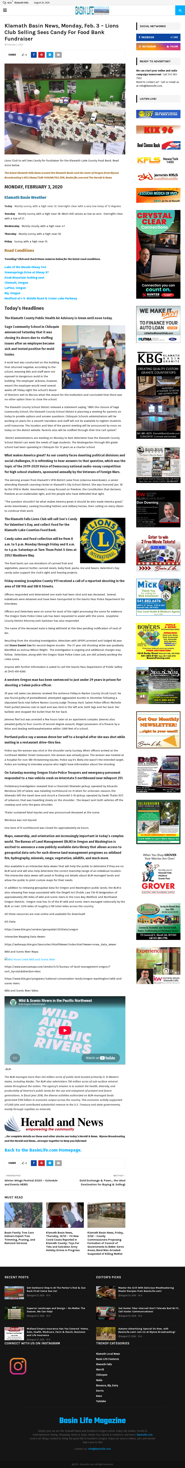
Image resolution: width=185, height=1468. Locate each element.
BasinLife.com (144, 1434)
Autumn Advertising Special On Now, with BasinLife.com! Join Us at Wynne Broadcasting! (146, 1330)
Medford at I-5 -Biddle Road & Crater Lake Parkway (41, 298)
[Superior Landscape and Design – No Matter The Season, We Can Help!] (14, 1313)
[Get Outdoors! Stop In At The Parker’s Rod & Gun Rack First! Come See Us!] (14, 1292)
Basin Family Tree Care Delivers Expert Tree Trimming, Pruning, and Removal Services (20, 1238)
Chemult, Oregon (16, 283)
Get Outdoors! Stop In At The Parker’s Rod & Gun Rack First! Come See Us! (56, 1289)
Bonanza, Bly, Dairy (107, 1385)
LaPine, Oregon (15, 288)
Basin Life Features (107, 1359)
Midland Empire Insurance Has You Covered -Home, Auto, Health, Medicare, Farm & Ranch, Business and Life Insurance (58, 1332)
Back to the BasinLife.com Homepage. (43, 1150)
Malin (99, 1380)
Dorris (100, 1390)
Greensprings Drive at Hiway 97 (27, 272)
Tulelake (101, 1401)
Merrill (100, 1369)
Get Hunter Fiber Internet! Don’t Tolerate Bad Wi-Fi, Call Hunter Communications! (148, 1310)
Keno (99, 1396)
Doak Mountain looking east (24, 278)
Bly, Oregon (12, 293)
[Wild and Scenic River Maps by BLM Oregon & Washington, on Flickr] (30, 959)
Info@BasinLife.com (99, 1448)
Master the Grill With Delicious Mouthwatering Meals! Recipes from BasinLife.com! (146, 1289)
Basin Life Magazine (92, 1421)
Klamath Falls (104, 1364)
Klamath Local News (108, 1353)
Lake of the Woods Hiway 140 (25, 267)
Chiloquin (101, 1374)
